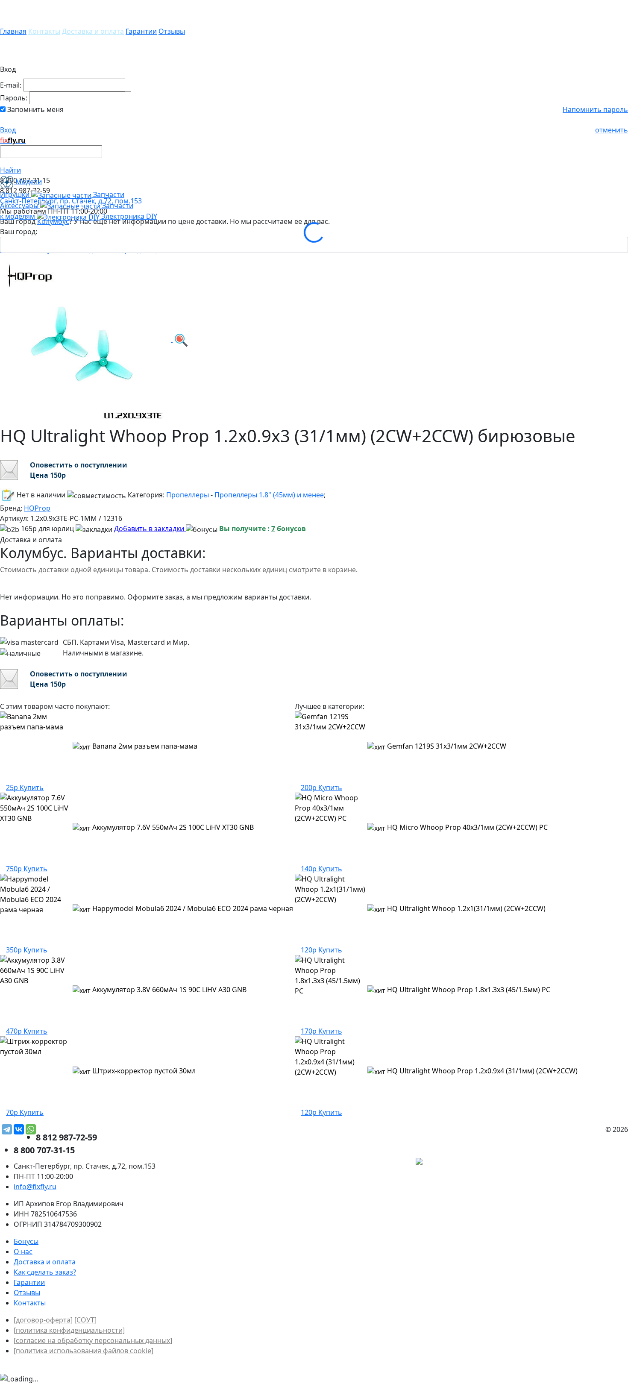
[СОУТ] (85, 1320)
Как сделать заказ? (45, 1272)
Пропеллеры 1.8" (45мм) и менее (269, 495)
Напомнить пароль (595, 109)
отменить (611, 130)
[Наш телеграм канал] (458, 1162)
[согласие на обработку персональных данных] (93, 1340)
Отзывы (171, 31)
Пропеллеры (187, 495)
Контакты (44, 31)
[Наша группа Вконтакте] (564, 1162)
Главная (13, 31)
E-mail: (10, 85)
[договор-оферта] (43, 1320)
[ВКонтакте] (19, 1129)
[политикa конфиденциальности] (69, 1330)
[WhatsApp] (31, 1129)
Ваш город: (18, 231)
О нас (23, 1251)
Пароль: (13, 98)
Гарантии (141, 31)
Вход (8, 130)
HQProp (37, 508)
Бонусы (26, 1241)
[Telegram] (7, 1129)
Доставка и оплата (93, 31)
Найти (10, 170)
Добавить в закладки (150, 528)
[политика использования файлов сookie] (83, 1350)
